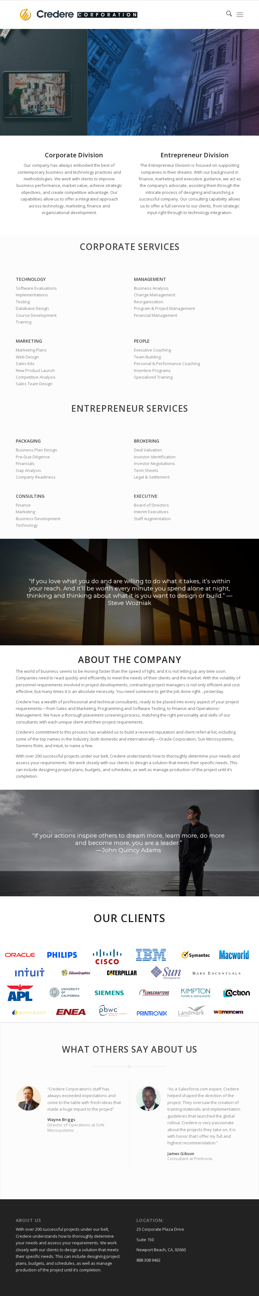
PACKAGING (28, 441)
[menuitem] (226, 14)
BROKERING (146, 441)
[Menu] (240, 14)
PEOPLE (142, 341)
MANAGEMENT (150, 279)
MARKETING (29, 341)
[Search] (226, 14)
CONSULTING (30, 496)
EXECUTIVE (146, 496)
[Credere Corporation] (79, 14)
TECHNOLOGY (31, 279)
